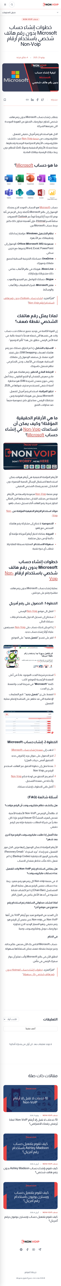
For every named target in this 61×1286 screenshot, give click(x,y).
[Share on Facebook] (37, 99)
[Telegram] (39, 1249)
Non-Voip (32, 429)
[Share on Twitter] (42, 99)
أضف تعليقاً (30, 1028)
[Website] (21, 1249)
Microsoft (24, 165)
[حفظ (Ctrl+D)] (4, 99)
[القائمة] (5, 4)
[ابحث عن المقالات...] (12, 4)
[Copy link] (27, 99)
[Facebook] (27, 1249)
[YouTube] (33, 1249)
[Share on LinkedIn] (32, 99)
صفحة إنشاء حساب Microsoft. (27, 749)
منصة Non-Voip (30, 138)
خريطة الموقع (30, 1272)
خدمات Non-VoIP (30, 19)
